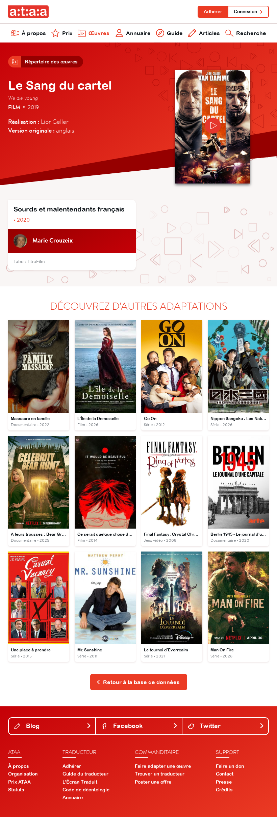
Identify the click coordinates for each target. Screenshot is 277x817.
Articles (209, 33)
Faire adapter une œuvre (163, 766)
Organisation (22, 774)
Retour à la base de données (141, 682)
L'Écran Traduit (79, 782)
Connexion (245, 11)
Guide (175, 33)
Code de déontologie (85, 789)
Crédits (224, 789)
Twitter (209, 725)
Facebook (127, 725)
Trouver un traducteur (159, 774)
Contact (224, 774)
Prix (67, 33)
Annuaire (138, 33)
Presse (224, 782)
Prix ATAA (19, 782)
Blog (32, 725)
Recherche (251, 33)
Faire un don (230, 766)
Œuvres (99, 33)
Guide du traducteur (85, 774)
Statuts (16, 789)
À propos (34, 33)
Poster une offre (153, 782)
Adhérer (213, 11)
